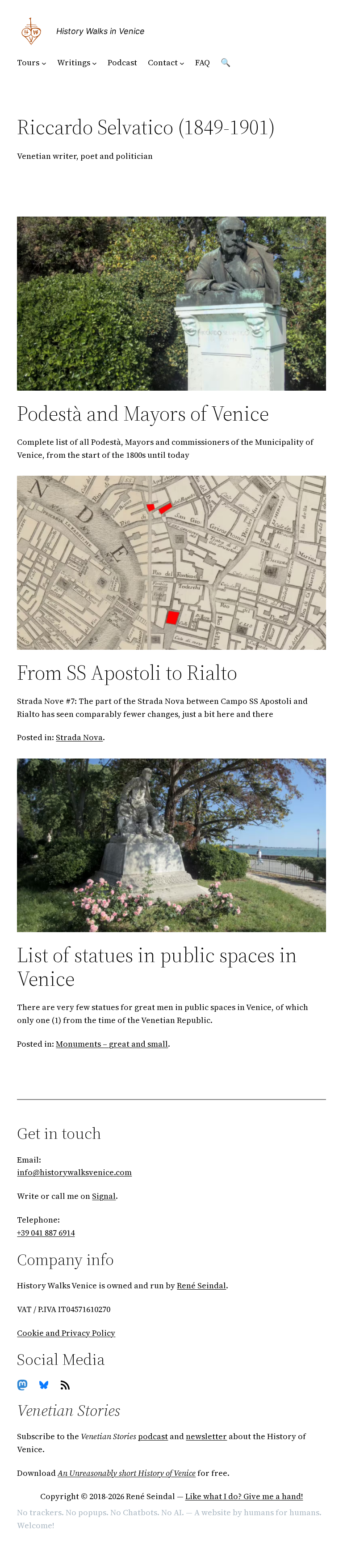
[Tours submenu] (44, 62)
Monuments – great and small (112, 1043)
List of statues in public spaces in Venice (157, 966)
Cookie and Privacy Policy (66, 1332)
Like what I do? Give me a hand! (244, 1496)
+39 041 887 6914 (46, 1232)
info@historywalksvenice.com (74, 1172)
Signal (104, 1196)
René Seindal (201, 1285)
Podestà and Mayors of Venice (143, 413)
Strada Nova (79, 737)
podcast (153, 1436)
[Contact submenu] (182, 62)
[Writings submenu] (94, 62)
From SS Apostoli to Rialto (127, 672)
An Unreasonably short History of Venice (127, 1473)
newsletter (206, 1436)
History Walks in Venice (100, 31)
